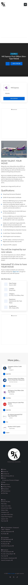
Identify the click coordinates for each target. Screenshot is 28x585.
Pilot (22, 295)
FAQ (4, 482)
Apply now (16, 271)
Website (7, 93)
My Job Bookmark (6, 539)
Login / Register (5, 529)
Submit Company (6, 560)
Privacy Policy (7, 486)
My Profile (4, 533)
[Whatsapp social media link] (24, 577)
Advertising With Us (8, 476)
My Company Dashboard (8, 558)
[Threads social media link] (10, 577)
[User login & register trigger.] (1, 40)
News (4, 478)
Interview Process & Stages (11, 480)
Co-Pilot (11, 295)
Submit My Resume (6, 546)
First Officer (17, 295)
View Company (14, 98)
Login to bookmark (8, 63)
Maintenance (6, 491)
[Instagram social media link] (6, 577)
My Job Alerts (5, 541)
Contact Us (6, 473)
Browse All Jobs (5, 501)
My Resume (4, 543)
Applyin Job (4, 519)
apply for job (16, 63)
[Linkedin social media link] (20, 577)
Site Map (5, 493)
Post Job (3, 521)
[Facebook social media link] (3, 577)
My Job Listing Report (7, 553)
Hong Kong (12, 290)
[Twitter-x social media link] (13, 577)
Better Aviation (11, 573)
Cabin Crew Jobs (6, 506)
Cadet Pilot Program (6, 516)
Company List (5, 512)
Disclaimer (6, 489)
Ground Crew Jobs (6, 508)
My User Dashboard (6, 531)
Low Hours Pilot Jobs (7, 514)
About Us (5, 471)
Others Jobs (4, 510)
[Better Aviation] (3, 4)
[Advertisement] (14, 21)
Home (4, 469)
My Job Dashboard (6, 551)
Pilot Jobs (4, 503)
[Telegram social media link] (14, 580)
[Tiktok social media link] (17, 577)
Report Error (6, 484)
